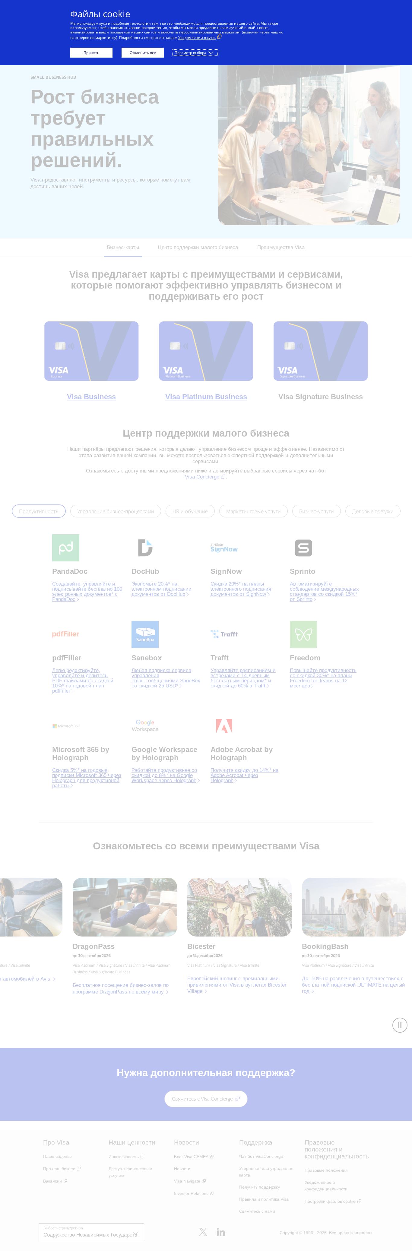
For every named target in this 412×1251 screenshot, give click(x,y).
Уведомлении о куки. (197, 37)
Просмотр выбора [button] (190, 52)
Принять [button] (91, 52)
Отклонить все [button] (143, 52)
